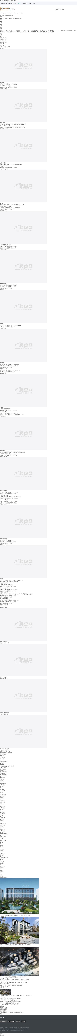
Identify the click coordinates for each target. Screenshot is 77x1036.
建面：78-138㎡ (7, 206)
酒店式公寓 (5, 31)
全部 (1, 18)
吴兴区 (8, 18)
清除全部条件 (7, 46)
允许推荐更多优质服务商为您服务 (12, 1012)
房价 (30, 3)
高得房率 (36, 30)
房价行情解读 (3, 761)
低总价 (9, 31)
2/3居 (1, 85)
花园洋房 (27, 31)
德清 (21, 18)
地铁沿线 (13, 31)
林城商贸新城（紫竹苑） (6, 245)
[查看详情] (2, 997)
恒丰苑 (1, 323)
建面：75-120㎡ (6, 85)
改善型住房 (35, 31)
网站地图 (2, 1017)
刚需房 (31, 31)
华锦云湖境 (2, 122)
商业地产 (25, 3)
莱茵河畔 (2, 362)
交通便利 (63, 30)
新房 (19, 3)
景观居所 (40, 31)
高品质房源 (31, 30)
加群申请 (10, 752)
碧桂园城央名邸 (3, 538)
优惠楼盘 (17, 30)
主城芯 (67, 30)
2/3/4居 (2, 125)
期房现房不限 (3, 39)
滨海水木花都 (3, 283)
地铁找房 (7, 15)
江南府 (1, 407)
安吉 (15, 18)
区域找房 (2, 15)
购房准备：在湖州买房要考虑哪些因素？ (9, 1004)
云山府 (1, 578)
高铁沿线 (50, 31)
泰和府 (1, 203)
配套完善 (26, 30)
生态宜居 (40, 30)
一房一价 (12, 30)
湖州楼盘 (16, 13)
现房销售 (45, 31)
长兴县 (17, 18)
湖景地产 (54, 30)
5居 (1, 453)
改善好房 (8, 30)
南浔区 (12, 18)
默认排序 (2, 48)
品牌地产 (18, 31)
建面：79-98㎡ (5, 166)
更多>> (6, 877)
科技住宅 (59, 30)
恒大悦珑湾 (6, 748)
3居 (1, 166)
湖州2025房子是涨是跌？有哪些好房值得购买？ (11, 1001)
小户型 (4, 30)
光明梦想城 (2, 450)
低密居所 (22, 31)
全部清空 (2, 773)
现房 (53, 31)
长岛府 (5, 677)
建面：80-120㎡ (7, 125)
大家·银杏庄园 (3, 490)
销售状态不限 (3, 42)
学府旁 (70, 30)
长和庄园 (2, 82)
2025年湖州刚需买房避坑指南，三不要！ (9, 1003)
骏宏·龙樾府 (3, 163)
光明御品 (6, 641)
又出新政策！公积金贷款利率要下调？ (9, 1000)
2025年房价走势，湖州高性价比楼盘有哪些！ (10, 998)
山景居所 (50, 30)
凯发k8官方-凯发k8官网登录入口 (8, 3)
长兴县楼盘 (21, 13)
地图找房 (11, 15)
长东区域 (4, 18)
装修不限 (2, 45)
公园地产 (74, 30)
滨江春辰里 (6, 712)
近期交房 (21, 30)
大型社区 (45, 30)
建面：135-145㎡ (6, 453)
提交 (1, 1014)
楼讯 (34, 3)
